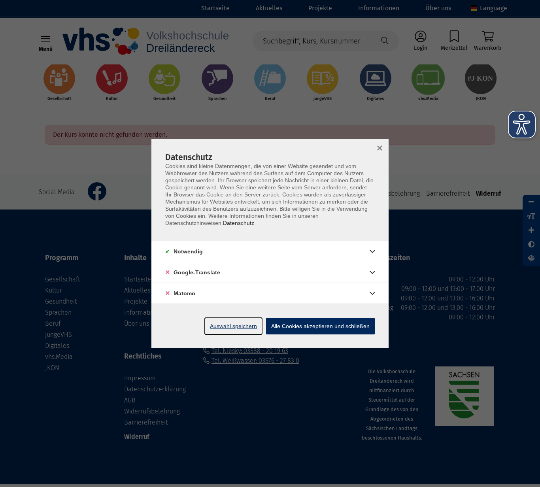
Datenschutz (238, 223)
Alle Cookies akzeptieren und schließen (320, 326)
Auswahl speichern (233, 326)
